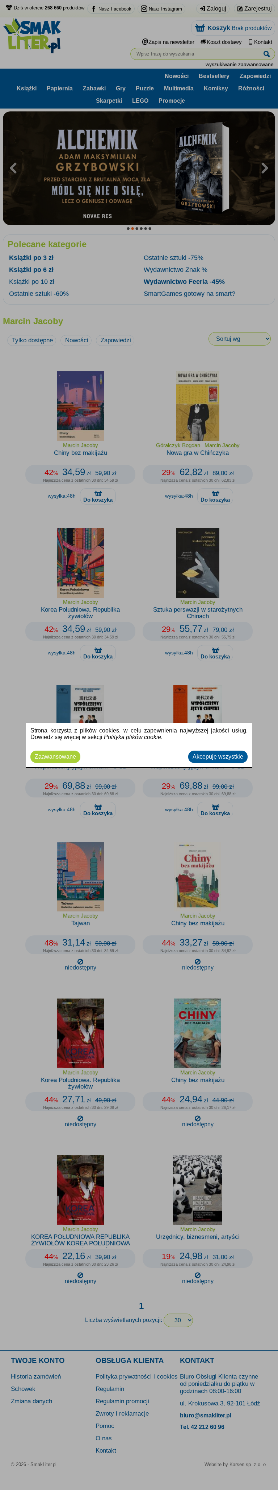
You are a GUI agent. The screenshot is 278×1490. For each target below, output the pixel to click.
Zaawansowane (55, 757)
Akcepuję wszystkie (218, 757)
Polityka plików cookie (132, 737)
